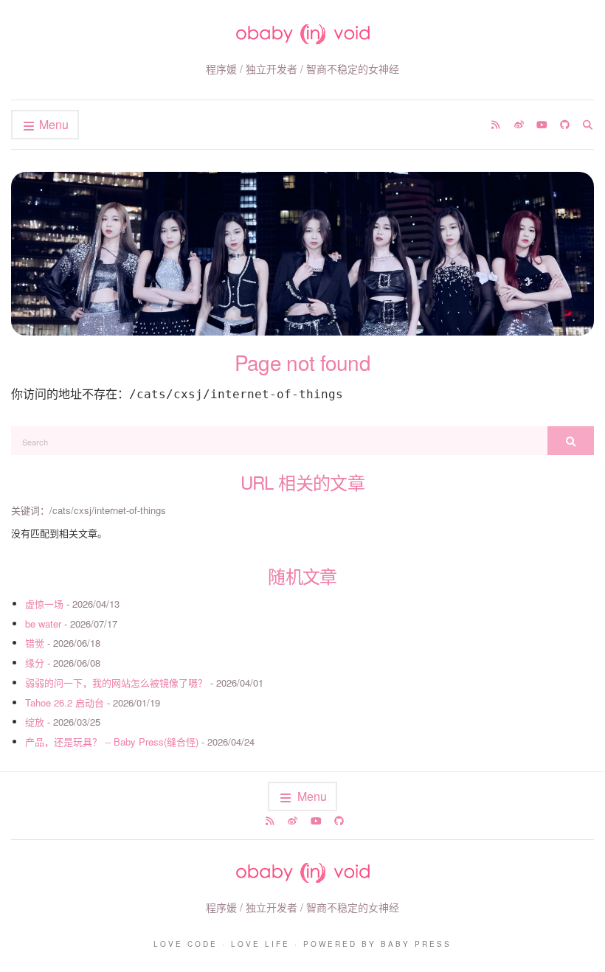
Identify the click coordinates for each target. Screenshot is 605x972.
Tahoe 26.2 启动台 (64, 702)
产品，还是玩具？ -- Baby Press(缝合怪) (111, 742)
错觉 (34, 643)
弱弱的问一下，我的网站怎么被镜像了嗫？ (116, 683)
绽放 (34, 722)
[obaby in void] (302, 34)
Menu (52, 124)
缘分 (34, 663)
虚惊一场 (44, 604)
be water (43, 624)
